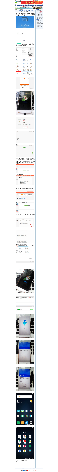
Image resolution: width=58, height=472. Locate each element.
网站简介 (23, 468)
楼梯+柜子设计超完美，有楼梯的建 (39, 18)
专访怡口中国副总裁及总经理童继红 (40, 23)
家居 (24, 5)
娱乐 (20, 5)
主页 (18, 9)
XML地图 (30, 468)
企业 (27, 5)
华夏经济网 (20, 9)
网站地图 (34, 468)
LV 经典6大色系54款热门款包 (39, 15)
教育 (22, 5)
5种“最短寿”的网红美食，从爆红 (39, 14)
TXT (35, 468)
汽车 (19, 5)
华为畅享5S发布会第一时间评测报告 (24, 4)
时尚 (32, 5)
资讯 (17, 5)
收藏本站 (38, 0)
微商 (34, 5)
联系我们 (25, 468)
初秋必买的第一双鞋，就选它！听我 (40, 17)
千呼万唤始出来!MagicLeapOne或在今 (30, 4)
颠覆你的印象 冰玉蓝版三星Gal (39, 26)
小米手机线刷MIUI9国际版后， (39, 20)
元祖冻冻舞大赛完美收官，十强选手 (40, 25)
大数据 (36, 5)
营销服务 (28, 468)
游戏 (29, 5)
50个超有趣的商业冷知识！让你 (39, 10)
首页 (15, 5)
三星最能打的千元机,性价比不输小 (39, 22)
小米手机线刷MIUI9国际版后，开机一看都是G (17, 4)
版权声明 (32, 468)
